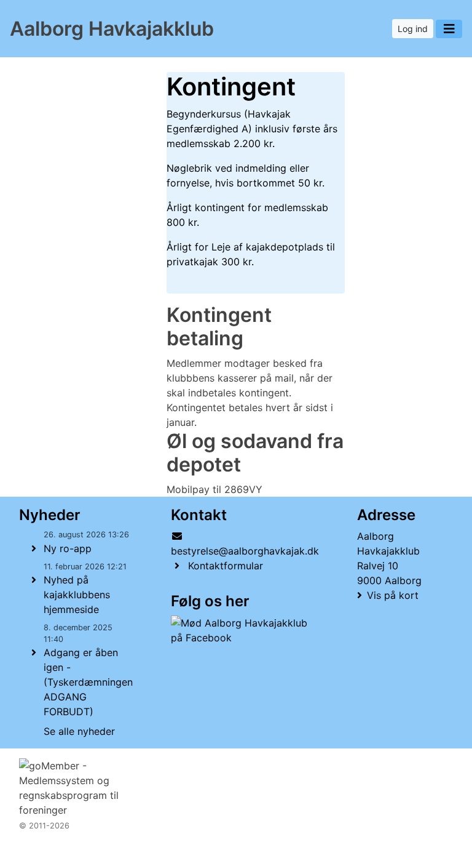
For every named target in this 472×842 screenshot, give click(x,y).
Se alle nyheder (79, 731)
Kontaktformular (225, 565)
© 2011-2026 (44, 825)
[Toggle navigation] (449, 29)
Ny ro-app (68, 548)
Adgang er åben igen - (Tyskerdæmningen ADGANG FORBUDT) (88, 682)
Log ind (413, 28)
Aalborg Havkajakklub (112, 29)
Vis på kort (393, 595)
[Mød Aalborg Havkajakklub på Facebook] (242, 630)
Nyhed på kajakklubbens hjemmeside (77, 594)
